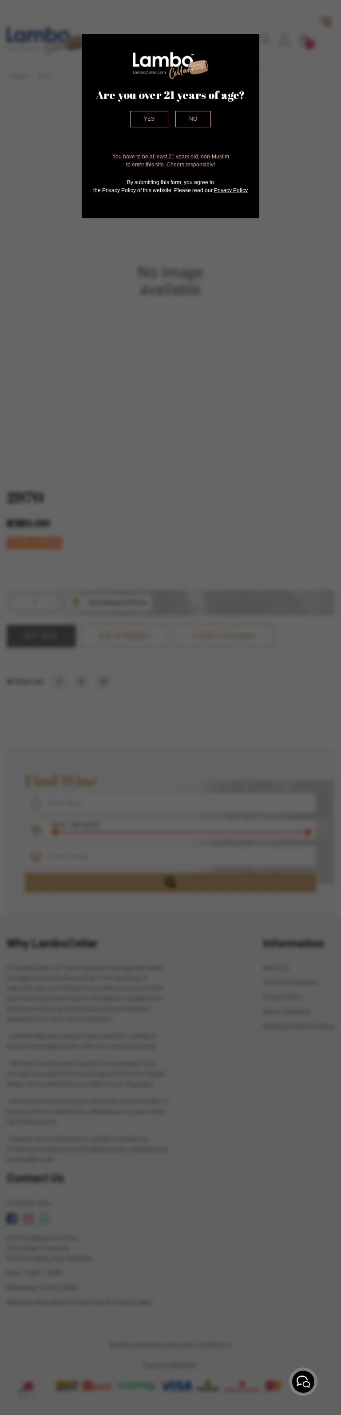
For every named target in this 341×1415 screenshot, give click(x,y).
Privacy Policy (231, 190)
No (193, 119)
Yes (149, 119)
